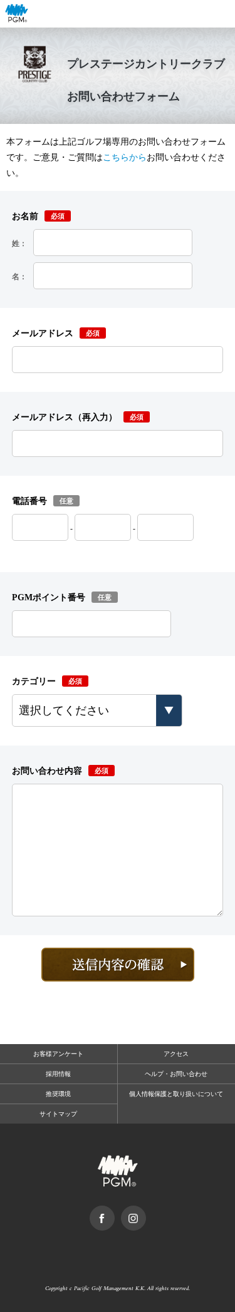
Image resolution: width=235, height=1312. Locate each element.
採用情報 (58, 1073)
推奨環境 (58, 1093)
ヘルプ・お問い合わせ (176, 1073)
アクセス (176, 1053)
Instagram (145, 1211)
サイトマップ (58, 1113)
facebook (114, 1211)
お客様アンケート (58, 1053)
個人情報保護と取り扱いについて (176, 1093)
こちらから (125, 157)
